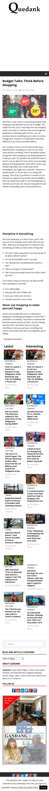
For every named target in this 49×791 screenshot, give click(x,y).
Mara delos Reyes (28, 90)
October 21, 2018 (11, 90)
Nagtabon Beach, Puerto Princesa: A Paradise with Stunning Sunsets (13, 502)
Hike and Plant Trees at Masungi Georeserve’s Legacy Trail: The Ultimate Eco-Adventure (13, 575)
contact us (16, 678)
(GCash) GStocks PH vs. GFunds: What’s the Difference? (35, 415)
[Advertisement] (24, 43)
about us (6, 678)
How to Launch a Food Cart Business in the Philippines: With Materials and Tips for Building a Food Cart (13, 374)
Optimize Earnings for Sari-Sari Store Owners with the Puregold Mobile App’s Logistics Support (35, 578)
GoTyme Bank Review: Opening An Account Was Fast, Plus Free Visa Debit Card (35, 617)
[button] (45, 73)
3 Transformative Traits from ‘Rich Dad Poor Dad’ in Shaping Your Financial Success (35, 496)
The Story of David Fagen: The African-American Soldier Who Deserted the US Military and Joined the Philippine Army (13, 462)
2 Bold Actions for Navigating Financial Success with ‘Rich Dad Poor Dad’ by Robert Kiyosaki (35, 455)
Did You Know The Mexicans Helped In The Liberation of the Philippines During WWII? (13, 417)
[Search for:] (24, 644)
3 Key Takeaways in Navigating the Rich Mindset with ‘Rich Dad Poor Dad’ (35, 536)
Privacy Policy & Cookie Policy (24, 787)
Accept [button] (43, 787)
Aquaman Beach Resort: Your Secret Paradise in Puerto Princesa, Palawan (13, 537)
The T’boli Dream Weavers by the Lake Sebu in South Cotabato (13, 613)
